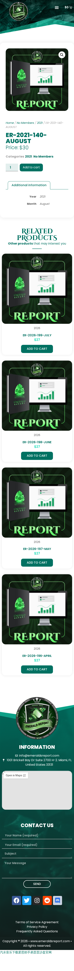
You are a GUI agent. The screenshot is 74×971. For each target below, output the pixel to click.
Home (10, 123)
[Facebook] (16, 900)
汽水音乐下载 (9, 952)
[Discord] (57, 900)
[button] (57, 7)
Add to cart (31, 167)
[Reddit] (47, 900)
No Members (25, 123)
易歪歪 (34, 952)
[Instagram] (37, 900)
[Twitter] (26, 900)
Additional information (29, 185)
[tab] (29, 185)
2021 (40, 123)
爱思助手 (24, 952)
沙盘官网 (45, 952)
